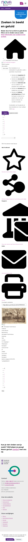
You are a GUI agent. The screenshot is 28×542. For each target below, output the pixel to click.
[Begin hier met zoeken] (15, 58)
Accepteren (10, 539)
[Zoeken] (21, 3)
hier (13, 109)
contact (15, 449)
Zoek (5, 113)
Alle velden (4, 66)
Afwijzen (18, 539)
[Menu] (25, 3)
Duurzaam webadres (7, 302)
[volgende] (4, 134)
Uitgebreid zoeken (13, 113)
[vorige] (4, 115)
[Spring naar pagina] (14, 138)
